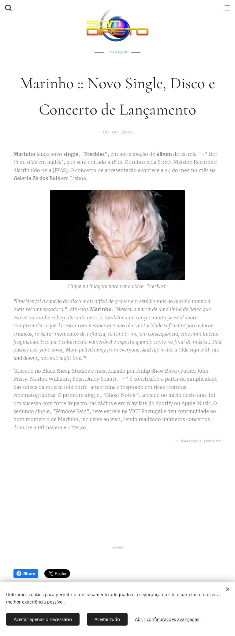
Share (29, 573)
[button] (8, 7)
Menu (227, 8)
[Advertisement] (117, 495)
